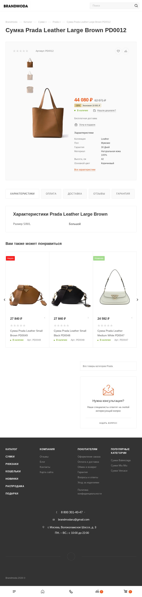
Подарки (12, 493)
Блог (42, 461)
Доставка (75, 193)
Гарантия (123, 193)
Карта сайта (46, 472)
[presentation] (4, 299)
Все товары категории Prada (98, 366)
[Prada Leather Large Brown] (48, 114)
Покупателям (87, 449)
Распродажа (15, 486)
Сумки (10, 456)
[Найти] (136, 6)
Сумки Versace (119, 470)
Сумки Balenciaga (121, 460)
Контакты (45, 467)
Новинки (12, 478)
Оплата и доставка (88, 461)
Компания (47, 449)
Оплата (51, 193)
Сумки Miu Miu (119, 465)
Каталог (11, 449)
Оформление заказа (89, 456)
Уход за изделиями (88, 482)
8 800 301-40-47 (72, 512)
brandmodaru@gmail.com (73, 519)
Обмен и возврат (87, 467)
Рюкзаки (12, 464)
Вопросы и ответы (88, 477)
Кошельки (13, 471)
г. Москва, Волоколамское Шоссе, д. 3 (72, 527)
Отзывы (99, 193)
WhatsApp (71, 556)
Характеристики (22, 193)
